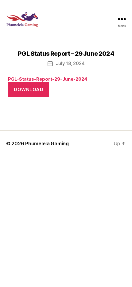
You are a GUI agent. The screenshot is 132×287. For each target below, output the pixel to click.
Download (28, 89)
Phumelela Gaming (47, 143)
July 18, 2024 (70, 63)
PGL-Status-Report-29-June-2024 (47, 79)
